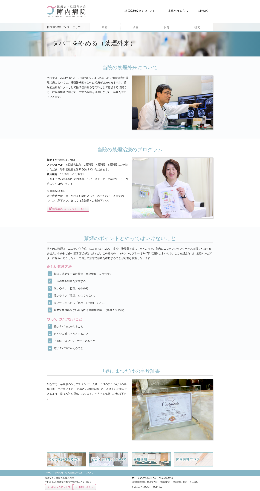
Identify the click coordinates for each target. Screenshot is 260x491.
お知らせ (59, 472)
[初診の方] (66, 459)
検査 (136, 27)
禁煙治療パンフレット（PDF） (69, 208)
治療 (105, 27)
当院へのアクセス (60, 487)
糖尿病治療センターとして (141, 10)
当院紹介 (203, 10)
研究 (197, 27)
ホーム (49, 472)
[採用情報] (151, 459)
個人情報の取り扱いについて (79, 472)
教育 (167, 27)
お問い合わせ (86, 487)
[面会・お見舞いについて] (108, 459)
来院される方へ (178, 10)
